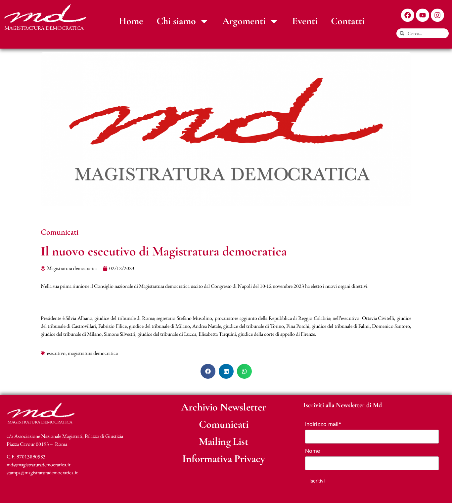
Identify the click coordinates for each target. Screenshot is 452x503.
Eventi (305, 21)
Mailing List (224, 441)
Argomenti (244, 21)
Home (131, 21)
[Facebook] (407, 15)
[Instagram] (437, 15)
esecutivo (56, 353)
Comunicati (59, 232)
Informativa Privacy (223, 458)
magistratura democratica (93, 353)
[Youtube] (422, 15)
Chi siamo (176, 21)
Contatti (348, 21)
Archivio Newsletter (223, 407)
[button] (208, 371)
